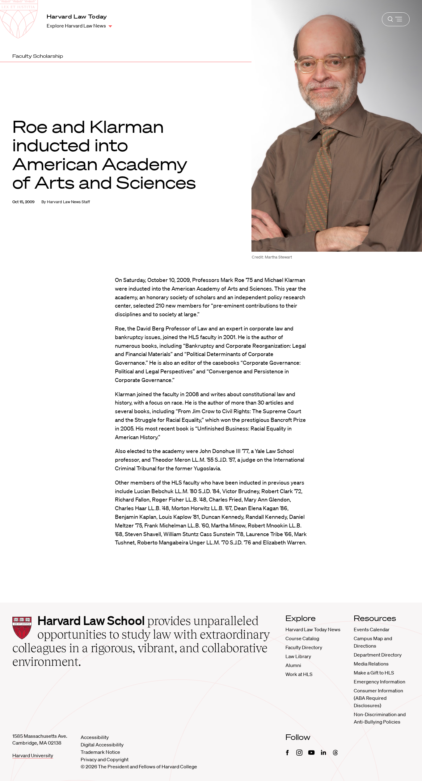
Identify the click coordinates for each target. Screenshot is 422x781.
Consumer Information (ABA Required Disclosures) (378, 697)
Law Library (298, 656)
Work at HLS (298, 674)
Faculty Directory (303, 647)
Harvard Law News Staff (68, 201)
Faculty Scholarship (37, 56)
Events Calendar (372, 629)
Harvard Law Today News (312, 629)
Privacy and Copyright (105, 759)
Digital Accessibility (102, 744)
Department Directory (378, 655)
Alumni (293, 665)
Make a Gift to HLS (374, 673)
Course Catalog (302, 638)
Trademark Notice (100, 752)
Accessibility (95, 737)
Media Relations (371, 664)
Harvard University (32, 755)
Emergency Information (379, 681)
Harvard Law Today (77, 16)
